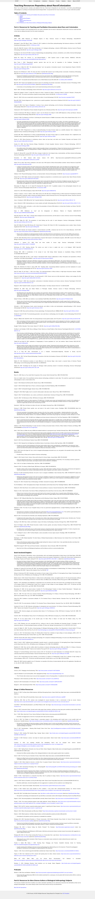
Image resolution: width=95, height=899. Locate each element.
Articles (21, 16)
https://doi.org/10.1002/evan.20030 (47, 136)
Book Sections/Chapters (25, 18)
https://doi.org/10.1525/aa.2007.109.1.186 (29, 367)
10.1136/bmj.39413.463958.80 (65, 79)
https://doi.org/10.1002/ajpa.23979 (21, 68)
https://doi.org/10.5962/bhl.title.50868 (49, 590)
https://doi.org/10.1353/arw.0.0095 (21, 119)
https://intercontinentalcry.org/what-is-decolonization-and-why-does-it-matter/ (60, 811)
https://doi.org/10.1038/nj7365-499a (52, 326)
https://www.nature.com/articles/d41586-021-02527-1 (67, 798)
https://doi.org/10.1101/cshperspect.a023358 (67, 109)
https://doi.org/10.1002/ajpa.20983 (21, 145)
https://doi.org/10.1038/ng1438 (21, 343)
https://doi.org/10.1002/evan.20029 (48, 131)
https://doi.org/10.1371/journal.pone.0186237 (43, 258)
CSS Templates (66, 893)
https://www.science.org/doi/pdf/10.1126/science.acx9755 (26, 159)
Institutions (44, 1)
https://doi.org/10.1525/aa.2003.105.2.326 (40, 154)
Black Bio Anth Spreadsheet (20, 887)
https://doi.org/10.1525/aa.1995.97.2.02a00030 (24, 244)
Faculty (57, 1)
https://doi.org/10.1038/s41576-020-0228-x (29, 178)
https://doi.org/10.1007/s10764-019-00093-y (26, 84)
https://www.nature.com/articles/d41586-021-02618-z (67, 850)
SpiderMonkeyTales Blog (47, 73)
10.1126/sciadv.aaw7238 (25, 164)
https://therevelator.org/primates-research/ (65, 827)
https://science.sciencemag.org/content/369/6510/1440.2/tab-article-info (30, 59)
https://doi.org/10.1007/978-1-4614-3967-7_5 (49, 558)
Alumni (69, 1)
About (30, 1)
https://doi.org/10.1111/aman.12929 (44, 268)
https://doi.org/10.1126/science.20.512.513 (51, 89)
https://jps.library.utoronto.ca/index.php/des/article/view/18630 (27, 353)
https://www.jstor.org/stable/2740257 (67, 97)
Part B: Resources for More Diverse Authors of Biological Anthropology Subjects (34, 22)
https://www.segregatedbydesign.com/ (55, 511)
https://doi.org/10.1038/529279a (49, 190)
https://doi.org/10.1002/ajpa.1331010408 (23, 40)
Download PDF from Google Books (29, 427)
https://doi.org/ (17, 164)
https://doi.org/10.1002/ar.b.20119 (71, 311)
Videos (21, 19)
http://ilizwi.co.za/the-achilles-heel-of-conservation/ (52, 793)
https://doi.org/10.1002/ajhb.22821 (34, 197)
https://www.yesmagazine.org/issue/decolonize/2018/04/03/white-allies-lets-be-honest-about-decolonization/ (37, 860)
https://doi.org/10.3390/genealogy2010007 (23, 64)
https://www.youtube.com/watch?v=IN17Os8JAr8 (49, 670)
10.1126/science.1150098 (61, 94)
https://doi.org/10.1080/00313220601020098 (24, 212)
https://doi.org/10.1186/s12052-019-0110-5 (23, 141)
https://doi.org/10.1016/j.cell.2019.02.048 (71, 318)
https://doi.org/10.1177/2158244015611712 (23, 248)
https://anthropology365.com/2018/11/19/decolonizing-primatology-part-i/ (62, 766)
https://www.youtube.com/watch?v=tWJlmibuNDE (46, 684)
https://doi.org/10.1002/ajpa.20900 (21, 290)
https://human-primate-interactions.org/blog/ (23, 820)
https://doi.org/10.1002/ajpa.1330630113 (46, 607)
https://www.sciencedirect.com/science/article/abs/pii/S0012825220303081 (30, 273)
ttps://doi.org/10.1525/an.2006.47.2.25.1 (72, 203)
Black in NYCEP (76, 1)
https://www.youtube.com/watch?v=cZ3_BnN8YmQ (47, 678)
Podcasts (22, 21)
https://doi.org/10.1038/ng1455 (32, 226)
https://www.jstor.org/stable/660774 (70, 173)
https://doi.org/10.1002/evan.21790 (28, 73)
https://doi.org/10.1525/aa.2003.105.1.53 (29, 54)
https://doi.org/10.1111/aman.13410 (34, 307)
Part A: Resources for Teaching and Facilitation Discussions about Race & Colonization (36, 14)
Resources (51, 1)
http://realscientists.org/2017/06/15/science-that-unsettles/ (52, 785)
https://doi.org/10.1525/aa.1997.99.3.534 (23, 222)
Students (64, 1)
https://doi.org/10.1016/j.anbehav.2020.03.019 (24, 231)
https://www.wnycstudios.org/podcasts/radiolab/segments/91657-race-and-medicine (54, 872)
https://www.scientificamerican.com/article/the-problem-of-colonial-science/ (45, 721)
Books (21, 17)
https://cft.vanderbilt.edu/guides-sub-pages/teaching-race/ (27, 844)
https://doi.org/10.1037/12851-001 (21, 620)
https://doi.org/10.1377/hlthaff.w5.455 (64, 298)
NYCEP (16, 1)
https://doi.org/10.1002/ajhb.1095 (27, 217)
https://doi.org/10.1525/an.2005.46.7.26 (66, 200)
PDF (47, 570)
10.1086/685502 (17, 315)
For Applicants (37, 1)
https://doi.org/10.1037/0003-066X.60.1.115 (23, 282)
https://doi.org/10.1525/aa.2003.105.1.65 (36, 106)
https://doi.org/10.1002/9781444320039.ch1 (23, 639)
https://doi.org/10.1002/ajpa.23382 (34, 49)
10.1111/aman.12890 (41, 187)
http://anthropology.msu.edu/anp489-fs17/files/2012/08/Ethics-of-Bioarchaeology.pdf (56, 629)
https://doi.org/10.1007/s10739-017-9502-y (32, 239)
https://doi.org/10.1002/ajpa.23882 (43, 114)
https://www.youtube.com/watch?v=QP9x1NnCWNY (51, 681)
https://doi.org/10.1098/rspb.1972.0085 (60, 653)
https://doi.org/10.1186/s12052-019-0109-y (31, 277)
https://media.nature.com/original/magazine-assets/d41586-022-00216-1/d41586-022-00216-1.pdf (38, 711)
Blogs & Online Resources (25, 20)
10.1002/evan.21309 (35, 45)
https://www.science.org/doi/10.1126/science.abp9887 (54, 697)
